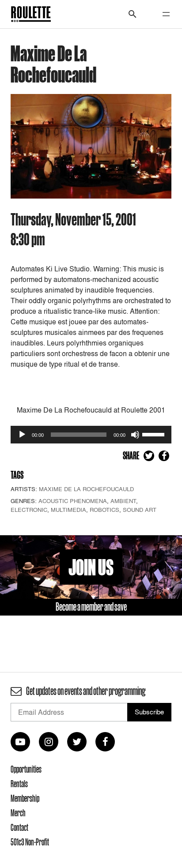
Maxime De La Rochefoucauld (86, 489)
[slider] (154, 434)
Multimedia (68, 510)
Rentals (19, 783)
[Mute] (135, 434)
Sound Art (139, 510)
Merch (18, 813)
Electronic (29, 510)
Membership (25, 798)
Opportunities (26, 769)
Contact (19, 827)
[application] (91, 434)
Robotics (104, 510)
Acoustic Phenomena (72, 501)
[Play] (22, 434)
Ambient (123, 501)
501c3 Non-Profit (30, 842)
